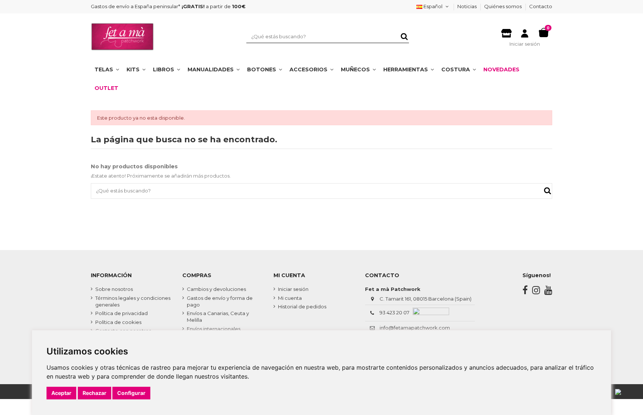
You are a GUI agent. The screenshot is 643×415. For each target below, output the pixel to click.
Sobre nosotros (114, 289)
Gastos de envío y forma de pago (220, 301)
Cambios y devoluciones (216, 289)
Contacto (540, 6)
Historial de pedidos (302, 306)
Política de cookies (118, 322)
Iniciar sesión (293, 289)
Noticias (467, 6)
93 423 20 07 (394, 312)
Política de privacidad (121, 313)
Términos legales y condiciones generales (132, 301)
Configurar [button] (131, 393)
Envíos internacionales (213, 329)
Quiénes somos (503, 6)
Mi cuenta (290, 298)
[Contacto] (506, 31)
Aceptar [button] (61, 393)
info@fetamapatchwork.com (415, 328)
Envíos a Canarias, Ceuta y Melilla (218, 316)
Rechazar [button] (94, 393)
